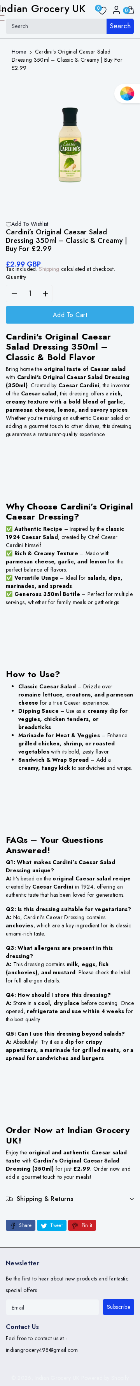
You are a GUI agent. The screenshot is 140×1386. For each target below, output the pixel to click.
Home (19, 51)
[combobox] (70, 26)
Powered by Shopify (105, 1378)
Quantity (16, 277)
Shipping (49, 269)
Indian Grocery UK (57, 1378)
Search (120, 26)
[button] (70, 1198)
